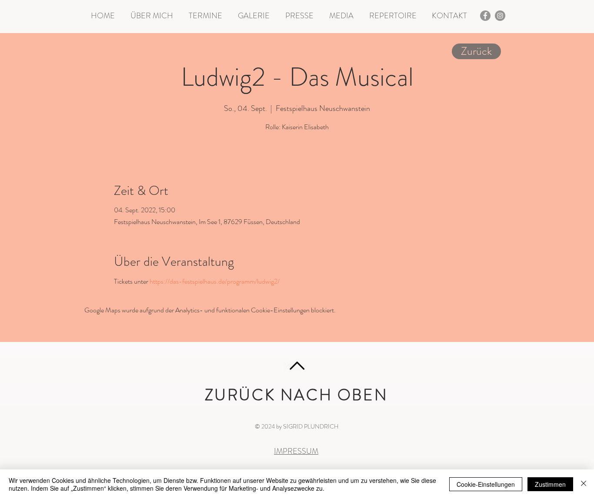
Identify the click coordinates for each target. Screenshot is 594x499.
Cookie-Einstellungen (486, 484)
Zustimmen (550, 484)
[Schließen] (583, 484)
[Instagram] (500, 15)
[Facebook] (485, 15)
